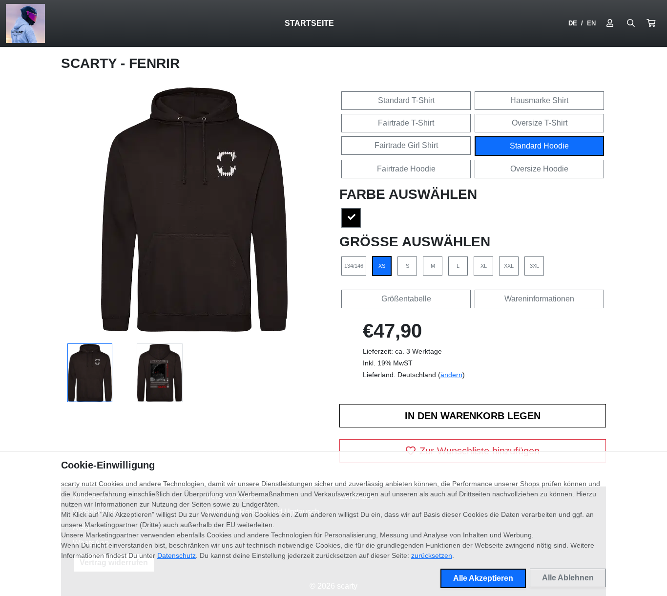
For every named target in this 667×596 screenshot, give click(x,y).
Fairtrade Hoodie (406, 169)
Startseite (309, 23)
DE (572, 23)
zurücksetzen (431, 555)
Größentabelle (406, 299)
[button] (651, 23)
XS (381, 266)
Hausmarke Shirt (539, 100)
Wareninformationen (539, 299)
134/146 (353, 266)
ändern (451, 375)
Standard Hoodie (539, 146)
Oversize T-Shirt (539, 123)
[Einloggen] (610, 23)
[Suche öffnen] (631, 23)
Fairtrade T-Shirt (406, 123)
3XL (534, 266)
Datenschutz (176, 555)
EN (591, 23)
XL (483, 266)
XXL (509, 266)
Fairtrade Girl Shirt (406, 145)
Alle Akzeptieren (483, 578)
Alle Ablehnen (568, 578)
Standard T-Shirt (406, 100)
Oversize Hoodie (539, 169)
